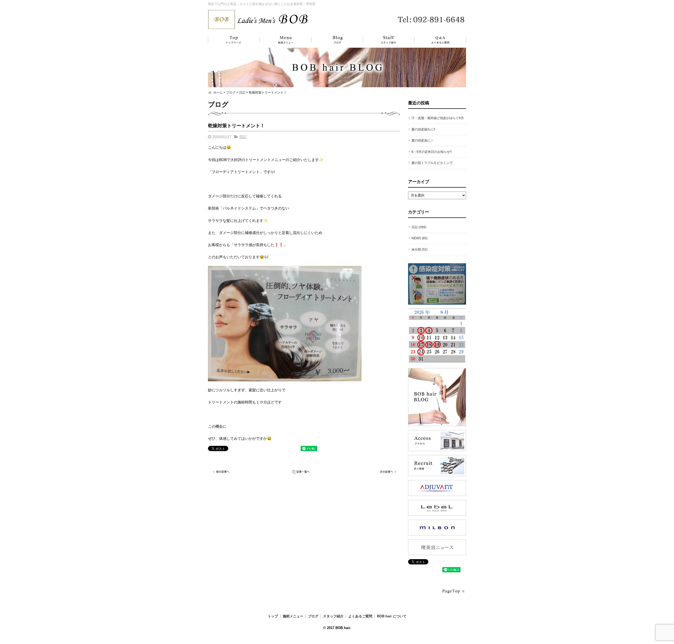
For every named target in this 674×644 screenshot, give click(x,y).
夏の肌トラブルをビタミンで (432, 163)
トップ (233, 40)
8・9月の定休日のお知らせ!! (432, 152)
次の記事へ (387, 472)
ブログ (333, 40)
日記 (242, 92)
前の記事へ (221, 472)
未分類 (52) (420, 249)
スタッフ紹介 (383, 40)
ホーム (218, 92)
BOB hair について (392, 616)
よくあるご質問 (437, 40)
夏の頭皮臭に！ (423, 140)
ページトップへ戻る (453, 591)
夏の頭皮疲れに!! (423, 129)
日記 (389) (419, 227)
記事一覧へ (301, 472)
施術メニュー (283, 40)
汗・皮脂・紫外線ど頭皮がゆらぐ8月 (438, 118)
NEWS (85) (420, 238)
